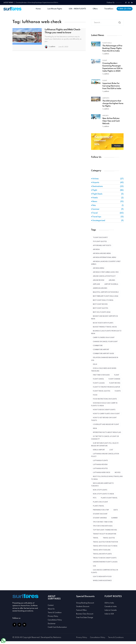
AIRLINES (112, 280)
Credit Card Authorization (57, 627)
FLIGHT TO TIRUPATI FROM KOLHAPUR (106, 387)
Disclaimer (51, 623)
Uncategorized (98, 220)
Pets (94, 205)
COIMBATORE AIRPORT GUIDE (103, 353)
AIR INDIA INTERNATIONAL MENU (104, 257)
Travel (95, 213)
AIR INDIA (96, 249)
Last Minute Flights (54, 9)
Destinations (97, 186)
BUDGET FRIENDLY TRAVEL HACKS (105, 327)
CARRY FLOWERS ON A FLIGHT (103, 337)
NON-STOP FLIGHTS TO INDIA (103, 494)
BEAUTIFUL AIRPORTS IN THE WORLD (106, 292)
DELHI (95, 364)
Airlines (105, 115)
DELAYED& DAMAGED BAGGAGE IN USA (104, 359)
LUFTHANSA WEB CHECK (101, 472)
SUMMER (114, 518)
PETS (94, 498)
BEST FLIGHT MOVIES (100, 304)
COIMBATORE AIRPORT (101, 349)
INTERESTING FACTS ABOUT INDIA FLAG (107, 432)
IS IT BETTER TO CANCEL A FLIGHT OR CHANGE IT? (105, 438)
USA (94, 566)
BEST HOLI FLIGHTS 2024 (101, 312)
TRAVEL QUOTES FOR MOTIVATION (105, 542)
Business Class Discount (84, 614)
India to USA (109, 614)
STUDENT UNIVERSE (100, 518)
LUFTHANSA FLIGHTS (100, 460)
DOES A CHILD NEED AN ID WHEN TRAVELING (103, 370)
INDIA (95, 428)
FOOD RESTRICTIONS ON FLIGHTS (105, 399)
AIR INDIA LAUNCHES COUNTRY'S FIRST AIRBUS (106, 263)
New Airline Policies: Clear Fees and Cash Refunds (111, 121)
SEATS (115, 510)
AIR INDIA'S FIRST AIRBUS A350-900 (106, 272)
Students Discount (82, 606)
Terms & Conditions (116, 637)
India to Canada (111, 610)
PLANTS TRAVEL (98, 506)
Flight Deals (107, 43)
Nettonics (57, 637)
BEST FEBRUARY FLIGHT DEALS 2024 (105, 296)
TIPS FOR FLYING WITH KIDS (103, 526)
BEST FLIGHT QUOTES (100, 308)
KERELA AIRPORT (99, 450)
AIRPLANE (96, 284)
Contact (51, 605)
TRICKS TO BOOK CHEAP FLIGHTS (104, 558)
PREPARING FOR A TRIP (101, 510)
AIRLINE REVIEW (98, 280)
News (94, 201)
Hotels (95, 198)
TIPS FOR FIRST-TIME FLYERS (103, 522)
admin (53, 46)
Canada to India (111, 606)
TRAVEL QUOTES (109, 538)
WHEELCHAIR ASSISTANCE (102, 580)
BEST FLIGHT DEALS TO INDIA (103, 300)
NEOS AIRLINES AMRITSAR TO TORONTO (102, 485)
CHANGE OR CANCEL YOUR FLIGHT (105, 341)
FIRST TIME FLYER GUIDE (101, 375)
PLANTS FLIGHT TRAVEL (109, 498)
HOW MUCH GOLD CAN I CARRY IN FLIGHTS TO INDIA (104, 404)
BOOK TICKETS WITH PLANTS (103, 323)
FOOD (95, 395)
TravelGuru (108, 9)
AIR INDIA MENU (98, 268)
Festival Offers (81, 610)
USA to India (109, 603)
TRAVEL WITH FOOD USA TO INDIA (105, 546)
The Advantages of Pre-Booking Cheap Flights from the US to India (112, 48)
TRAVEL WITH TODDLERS (101, 550)
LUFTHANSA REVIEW (100, 464)
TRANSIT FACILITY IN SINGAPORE (104, 534)
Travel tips (96, 217)
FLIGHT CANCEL (98, 379)
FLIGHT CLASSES (99, 383)
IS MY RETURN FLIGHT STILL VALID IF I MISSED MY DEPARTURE (105, 444)
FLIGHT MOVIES (114, 383)
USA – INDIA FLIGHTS (77, 9)
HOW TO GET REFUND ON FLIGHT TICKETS (104, 419)
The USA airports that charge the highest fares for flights (112, 103)
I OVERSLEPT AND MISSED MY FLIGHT (106, 424)
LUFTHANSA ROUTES (100, 468)
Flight (104, 60)
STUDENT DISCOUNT (100, 514)
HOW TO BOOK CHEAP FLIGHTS (104, 409)
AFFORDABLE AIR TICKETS (102, 245)
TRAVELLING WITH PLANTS (102, 554)
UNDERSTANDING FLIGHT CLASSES (105, 562)
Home (38, 9)
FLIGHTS (118, 391)
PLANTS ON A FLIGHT (100, 502)
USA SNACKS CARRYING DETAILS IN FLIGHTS (104, 571)
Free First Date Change (84, 617)
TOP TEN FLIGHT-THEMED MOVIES (105, 530)
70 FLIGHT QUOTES (100, 241)
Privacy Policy (53, 616)
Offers (95, 9)
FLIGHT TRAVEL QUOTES (101, 391)
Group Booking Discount (85, 603)
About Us (51, 609)
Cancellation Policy (55, 620)
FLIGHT (116, 375)
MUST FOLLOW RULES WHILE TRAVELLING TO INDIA (107, 478)
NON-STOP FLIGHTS (100, 490)
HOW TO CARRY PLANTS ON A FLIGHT (106, 413)
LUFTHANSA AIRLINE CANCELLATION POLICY (105, 455)
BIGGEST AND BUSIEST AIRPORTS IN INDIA (104, 317)
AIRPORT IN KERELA (111, 284)
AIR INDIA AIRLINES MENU (102, 253)
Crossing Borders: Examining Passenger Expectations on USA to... (38, 2)
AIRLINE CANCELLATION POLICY (104, 276)
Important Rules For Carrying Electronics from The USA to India (111, 86)
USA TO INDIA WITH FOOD (102, 576)
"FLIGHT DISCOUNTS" (100, 237)
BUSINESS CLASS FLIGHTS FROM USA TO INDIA (106, 332)
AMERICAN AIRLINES (100, 288)
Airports (105, 98)
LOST (111, 450)
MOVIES (117, 472)
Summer (95, 209)
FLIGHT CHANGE (114, 379)
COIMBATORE (98, 345)
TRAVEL (95, 538)
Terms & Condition (55, 612)
